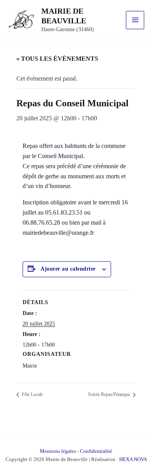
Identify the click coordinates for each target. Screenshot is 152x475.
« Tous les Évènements (57, 58)
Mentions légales (58, 451)
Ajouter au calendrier (68, 269)
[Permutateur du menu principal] (135, 20)
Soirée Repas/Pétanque (109, 394)
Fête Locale (32, 394)
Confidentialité (96, 451)
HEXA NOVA (133, 459)
